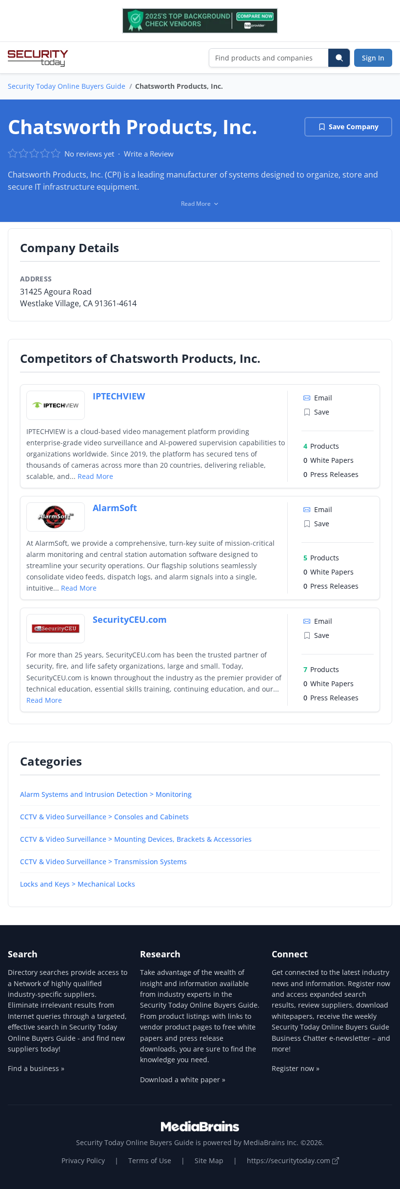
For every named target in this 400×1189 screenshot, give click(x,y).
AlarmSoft (115, 508)
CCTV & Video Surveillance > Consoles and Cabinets (104, 816)
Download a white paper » (182, 1079)
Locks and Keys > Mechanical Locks (77, 884)
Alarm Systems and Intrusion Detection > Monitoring (106, 794)
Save (321, 411)
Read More (95, 476)
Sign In (373, 57)
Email (323, 397)
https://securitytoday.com (289, 1160)
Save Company (354, 126)
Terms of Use (149, 1160)
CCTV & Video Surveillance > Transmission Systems (103, 861)
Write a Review (149, 154)
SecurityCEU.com (130, 619)
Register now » (296, 1068)
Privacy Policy (83, 1160)
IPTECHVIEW (119, 396)
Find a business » (36, 1068)
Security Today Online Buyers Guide (66, 86)
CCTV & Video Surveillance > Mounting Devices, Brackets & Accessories (136, 839)
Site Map (209, 1160)
